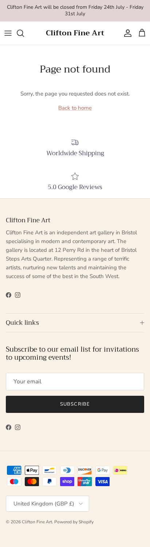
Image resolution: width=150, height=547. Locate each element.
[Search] (24, 33)
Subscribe (75, 404)
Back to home (75, 108)
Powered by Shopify (74, 522)
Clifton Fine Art (37, 522)
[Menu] (8, 33)
